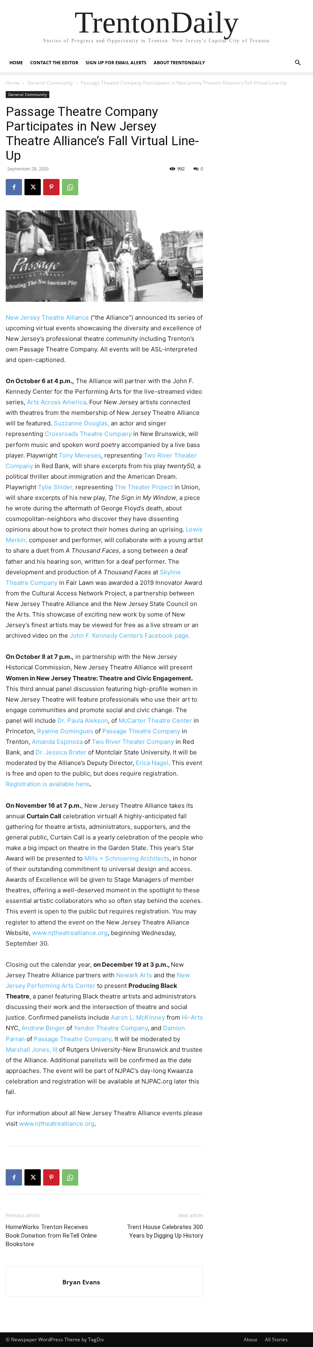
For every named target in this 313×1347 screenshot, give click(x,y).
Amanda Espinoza (57, 741)
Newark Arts (134, 975)
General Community (50, 82)
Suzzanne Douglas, (81, 423)
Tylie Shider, (56, 487)
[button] (297, 63)
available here (68, 784)
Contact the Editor (54, 62)
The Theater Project (144, 487)
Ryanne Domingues (65, 731)
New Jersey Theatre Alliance (47, 317)
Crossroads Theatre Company (88, 434)
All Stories (276, 1339)
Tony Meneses (80, 455)
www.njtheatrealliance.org (70, 933)
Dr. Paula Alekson (82, 720)
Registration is (26, 784)
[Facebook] (14, 187)
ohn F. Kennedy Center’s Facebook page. (131, 635)
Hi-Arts (192, 1017)
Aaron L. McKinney (138, 1017)
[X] (32, 187)
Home (16, 62)
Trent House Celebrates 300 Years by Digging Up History (165, 1231)
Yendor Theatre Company (111, 1028)
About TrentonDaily (179, 62)
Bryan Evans (81, 1282)
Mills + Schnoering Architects (127, 858)
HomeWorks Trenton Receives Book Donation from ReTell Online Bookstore (51, 1235)
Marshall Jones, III (31, 1049)
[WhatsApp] (70, 187)
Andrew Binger (43, 1028)
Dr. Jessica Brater (60, 752)
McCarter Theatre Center (155, 720)
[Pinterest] (51, 187)
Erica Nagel (152, 763)
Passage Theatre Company (141, 731)
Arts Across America (56, 402)
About (250, 1339)
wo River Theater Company (134, 741)
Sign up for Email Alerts (116, 62)
